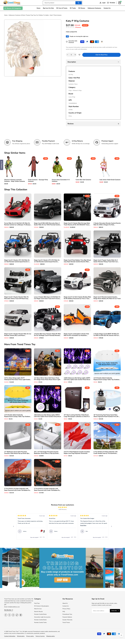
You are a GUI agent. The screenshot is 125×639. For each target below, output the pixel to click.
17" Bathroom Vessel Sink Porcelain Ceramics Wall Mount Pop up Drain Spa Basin (16, 452)
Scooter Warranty (67, 620)
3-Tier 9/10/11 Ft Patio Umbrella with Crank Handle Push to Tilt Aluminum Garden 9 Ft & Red (106, 452)
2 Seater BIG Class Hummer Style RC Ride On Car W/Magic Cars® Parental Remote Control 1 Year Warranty (47, 334)
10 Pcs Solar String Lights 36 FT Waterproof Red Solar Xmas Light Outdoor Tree (17, 378)
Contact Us (65, 606)
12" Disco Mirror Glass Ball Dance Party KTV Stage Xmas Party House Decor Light (47, 378)
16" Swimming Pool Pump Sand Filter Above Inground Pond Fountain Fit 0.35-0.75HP (106, 415)
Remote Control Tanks (40, 622)
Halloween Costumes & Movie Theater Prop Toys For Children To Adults (29, 15)
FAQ (63, 611)
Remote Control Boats (40, 614)
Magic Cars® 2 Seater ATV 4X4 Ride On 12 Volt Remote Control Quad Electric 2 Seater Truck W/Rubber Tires (17, 261)
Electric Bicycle (38, 611)
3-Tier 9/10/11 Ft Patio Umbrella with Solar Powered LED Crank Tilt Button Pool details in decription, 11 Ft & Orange (17, 489)
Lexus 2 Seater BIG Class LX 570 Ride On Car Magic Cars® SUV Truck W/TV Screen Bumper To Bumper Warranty (47, 297)
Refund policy (21, 636)
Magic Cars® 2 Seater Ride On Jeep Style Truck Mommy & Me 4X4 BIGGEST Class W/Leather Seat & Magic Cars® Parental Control (77, 224)
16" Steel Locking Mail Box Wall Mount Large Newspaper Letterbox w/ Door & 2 (77, 415)
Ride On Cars (38, 609)
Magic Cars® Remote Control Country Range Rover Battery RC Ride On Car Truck (107, 297)
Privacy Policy (66, 609)
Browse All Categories (14, 8)
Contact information (9, 636)
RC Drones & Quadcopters (41, 606)
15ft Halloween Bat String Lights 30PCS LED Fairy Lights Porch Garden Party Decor (47, 415)
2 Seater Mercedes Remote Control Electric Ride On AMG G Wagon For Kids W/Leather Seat (107, 224)
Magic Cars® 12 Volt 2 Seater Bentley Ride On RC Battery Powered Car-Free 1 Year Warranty (77, 297)
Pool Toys (37, 603)
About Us (65, 603)
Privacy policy (30, 636)
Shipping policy (50, 636)
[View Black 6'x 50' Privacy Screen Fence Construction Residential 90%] (105, 531)
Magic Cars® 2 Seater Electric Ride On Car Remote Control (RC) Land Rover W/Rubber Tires (17, 334)
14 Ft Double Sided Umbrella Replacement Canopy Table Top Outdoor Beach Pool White (106, 378)
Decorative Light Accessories (42, 617)
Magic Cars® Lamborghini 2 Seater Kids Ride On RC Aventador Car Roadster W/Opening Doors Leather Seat (76, 334)
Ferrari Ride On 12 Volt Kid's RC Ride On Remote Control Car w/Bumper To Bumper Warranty (17, 224)
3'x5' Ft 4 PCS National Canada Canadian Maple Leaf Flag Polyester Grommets (77, 452)
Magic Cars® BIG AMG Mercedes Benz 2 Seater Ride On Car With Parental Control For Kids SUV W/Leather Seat (47, 224)
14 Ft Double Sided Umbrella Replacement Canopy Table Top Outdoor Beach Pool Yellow (17, 415)
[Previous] (13, 526)
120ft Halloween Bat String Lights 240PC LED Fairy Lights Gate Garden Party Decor (77, 378)
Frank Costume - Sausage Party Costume (38, 180)
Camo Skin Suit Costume (83, 180)
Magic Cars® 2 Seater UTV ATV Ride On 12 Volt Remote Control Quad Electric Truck (47, 261)
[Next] (111, 526)
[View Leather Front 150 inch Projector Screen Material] (74, 531)
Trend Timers (66, 622)
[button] (73, 27)
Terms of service (40, 636)
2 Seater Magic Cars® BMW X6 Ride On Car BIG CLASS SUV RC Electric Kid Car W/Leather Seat (106, 334)
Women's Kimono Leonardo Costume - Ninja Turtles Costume (14, 180)
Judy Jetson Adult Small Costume (109, 180)
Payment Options (67, 617)
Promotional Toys (67, 614)
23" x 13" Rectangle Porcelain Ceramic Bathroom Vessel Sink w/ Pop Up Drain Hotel (46, 452)
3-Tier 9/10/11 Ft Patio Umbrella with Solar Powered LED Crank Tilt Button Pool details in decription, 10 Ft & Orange (47, 489)
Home (6, 15)
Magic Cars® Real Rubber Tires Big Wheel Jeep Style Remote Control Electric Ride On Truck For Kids (77, 261)
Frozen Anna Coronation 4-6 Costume (61, 180)
